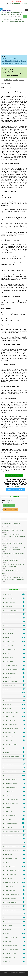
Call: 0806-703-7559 (9, 505)
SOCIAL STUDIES (9, 918)
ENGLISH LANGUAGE (10, 716)
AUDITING (7, 637)
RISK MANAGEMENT (10, 906)
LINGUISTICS (8, 807)
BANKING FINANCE (9, 641)
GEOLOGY (7, 752)
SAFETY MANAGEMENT (10, 910)
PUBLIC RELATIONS (10, 890)
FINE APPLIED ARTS (10, 732)
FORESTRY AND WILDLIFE (11, 744)
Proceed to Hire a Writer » (15, 489)
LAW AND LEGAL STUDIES (11, 799)
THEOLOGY (8, 941)
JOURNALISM (8, 795)
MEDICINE (7, 839)
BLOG (14, 14)
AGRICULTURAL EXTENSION (12, 618)
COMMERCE (8, 689)
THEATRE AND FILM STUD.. (11, 937)
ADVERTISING (8, 606)
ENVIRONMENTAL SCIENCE (11, 724)
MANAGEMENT (8, 811)
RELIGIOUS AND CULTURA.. (11, 902)
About (19, 6)
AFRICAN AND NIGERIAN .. (11, 610)
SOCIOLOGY (8, 922)
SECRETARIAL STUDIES (10, 914)
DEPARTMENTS (15, 12)
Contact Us (24, 6)
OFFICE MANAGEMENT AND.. (12, 847)
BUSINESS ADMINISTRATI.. (11, 669)
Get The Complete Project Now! (14, 80)
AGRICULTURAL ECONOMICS (12, 614)
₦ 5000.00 (9, 500)
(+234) (18, 3)
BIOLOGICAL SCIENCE (10, 649)
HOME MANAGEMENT (10, 772)
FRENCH (7, 748)
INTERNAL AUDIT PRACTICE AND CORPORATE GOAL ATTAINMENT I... (13, 536)
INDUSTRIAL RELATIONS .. (11, 779)
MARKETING (8, 819)
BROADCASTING (9, 661)
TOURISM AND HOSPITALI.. (11, 945)
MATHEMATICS (8, 827)
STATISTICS (8, 929)
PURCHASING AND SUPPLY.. (12, 894)
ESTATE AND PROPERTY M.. (12, 728)
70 (8, 503)
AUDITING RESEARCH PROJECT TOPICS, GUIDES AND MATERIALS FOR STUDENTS (12, 21)
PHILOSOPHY (8, 854)
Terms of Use (14, 974)
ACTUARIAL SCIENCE (10, 598)
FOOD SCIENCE (9, 740)
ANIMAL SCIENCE (9, 630)
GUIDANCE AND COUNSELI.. (12, 756)
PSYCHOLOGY (8, 878)
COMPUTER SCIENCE (10, 693)
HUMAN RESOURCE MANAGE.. (12, 776)
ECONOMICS (8, 705)
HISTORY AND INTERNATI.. (11, 768)
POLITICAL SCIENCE (10, 866)
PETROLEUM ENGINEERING (11, 851)
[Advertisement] (14, 39)
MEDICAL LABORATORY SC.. (12, 835)
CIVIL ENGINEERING (10, 685)
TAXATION (7, 933)
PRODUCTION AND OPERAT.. (12, 870)
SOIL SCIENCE (8, 925)
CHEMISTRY (8, 677)
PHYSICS (7, 862)
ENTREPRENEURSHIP (10, 720)
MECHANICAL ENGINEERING (12, 831)
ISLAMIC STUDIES (9, 791)
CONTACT (19, 14)
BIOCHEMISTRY (9, 645)
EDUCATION (8, 708)
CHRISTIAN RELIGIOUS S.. (11, 681)
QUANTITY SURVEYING (10, 898)
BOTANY (7, 653)
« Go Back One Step (6, 19)
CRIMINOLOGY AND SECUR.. (12, 697)
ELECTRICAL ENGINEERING (11, 712)
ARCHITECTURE (9, 633)
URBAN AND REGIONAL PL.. (12, 953)
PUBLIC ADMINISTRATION (11, 882)
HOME (2, 12)
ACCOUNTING (8, 594)
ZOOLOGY (7, 961)
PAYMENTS (9, 14)
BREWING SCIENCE (9, 657)
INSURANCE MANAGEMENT (11, 787)
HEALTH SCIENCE (9, 764)
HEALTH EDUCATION (10, 760)
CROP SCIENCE (8, 701)
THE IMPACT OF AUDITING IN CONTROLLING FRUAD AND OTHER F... (12, 572)
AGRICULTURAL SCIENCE (11, 622)
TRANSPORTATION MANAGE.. (12, 949)
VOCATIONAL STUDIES (10, 957)
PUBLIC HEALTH (9, 886)
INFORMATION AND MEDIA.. (12, 783)
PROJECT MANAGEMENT (11, 874)
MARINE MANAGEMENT (11, 815)
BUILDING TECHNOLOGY (11, 665)
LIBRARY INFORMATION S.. (11, 803)
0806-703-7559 (17, 486)
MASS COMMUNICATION (11, 823)
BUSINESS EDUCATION (10, 673)
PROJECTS (7, 12)
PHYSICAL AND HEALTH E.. (11, 858)
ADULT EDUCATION (10, 602)
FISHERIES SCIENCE (9, 736)
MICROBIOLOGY (9, 843)
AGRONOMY (8, 626)
